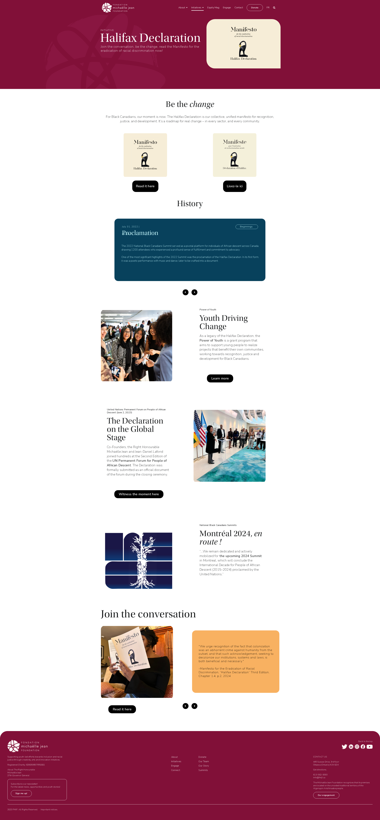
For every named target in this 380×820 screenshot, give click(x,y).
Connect (175, 770)
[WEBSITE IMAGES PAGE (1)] (234, 135)
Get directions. (320, 769)
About (174, 757)
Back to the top (365, 741)
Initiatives (176, 761)
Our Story (203, 765)
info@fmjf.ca (319, 777)
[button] (274, 7)
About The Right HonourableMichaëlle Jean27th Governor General (21, 772)
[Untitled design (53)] (145, 135)
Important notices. (49, 809)
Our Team (203, 761)
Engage (175, 765)
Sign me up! (21, 793)
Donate (202, 757)
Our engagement (326, 795)
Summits (203, 770)
